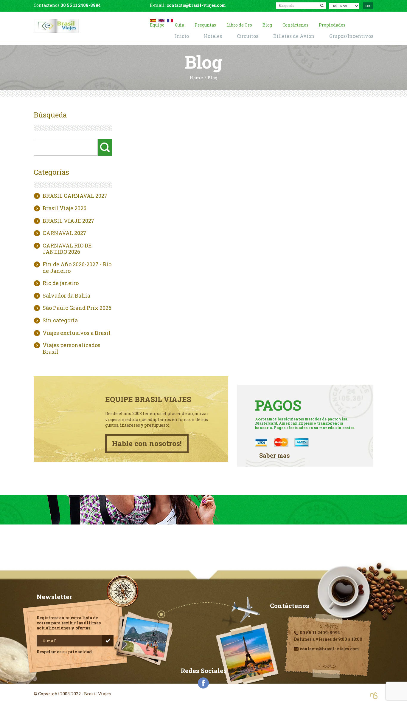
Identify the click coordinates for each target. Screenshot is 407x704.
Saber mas (274, 455)
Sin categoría (60, 320)
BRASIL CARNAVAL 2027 (75, 196)
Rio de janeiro (61, 283)
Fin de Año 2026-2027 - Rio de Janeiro (77, 267)
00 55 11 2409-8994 (80, 5)
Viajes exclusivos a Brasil (77, 333)
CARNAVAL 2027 (64, 233)
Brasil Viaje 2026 (64, 208)
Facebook (203, 683)
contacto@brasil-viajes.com (196, 5)
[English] (161, 20)
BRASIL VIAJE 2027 (68, 221)
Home (196, 78)
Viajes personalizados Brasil (71, 348)
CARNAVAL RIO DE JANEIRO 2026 (67, 248)
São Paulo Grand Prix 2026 (77, 308)
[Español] (153, 20)
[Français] (170, 20)
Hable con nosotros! (147, 443)
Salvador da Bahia (66, 296)
